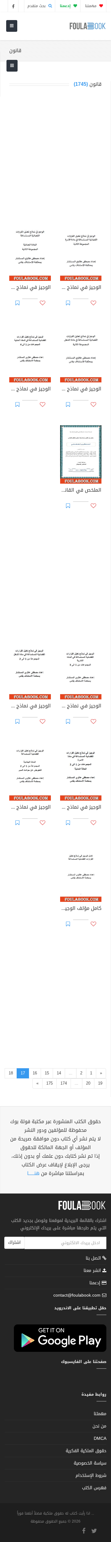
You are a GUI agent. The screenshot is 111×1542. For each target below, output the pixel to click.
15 (47, 1073)
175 (49, 1083)
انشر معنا (93, 1270)
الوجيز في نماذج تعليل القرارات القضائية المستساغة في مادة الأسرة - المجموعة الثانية (81, 288)
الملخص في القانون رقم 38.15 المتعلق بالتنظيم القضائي (81, 491)
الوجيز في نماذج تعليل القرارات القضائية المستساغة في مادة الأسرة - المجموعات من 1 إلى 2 (81, 808)
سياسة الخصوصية (90, 1463)
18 (11, 1073)
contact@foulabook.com (77, 1295)
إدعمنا (95, 1283)
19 (100, 1083)
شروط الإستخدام (91, 1475)
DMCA (100, 1438)
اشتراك (14, 1242)
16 (35, 1073)
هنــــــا (33, 1173)
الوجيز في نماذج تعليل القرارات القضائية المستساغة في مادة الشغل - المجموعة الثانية (81, 390)
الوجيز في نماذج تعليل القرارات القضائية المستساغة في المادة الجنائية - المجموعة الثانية (30, 288)
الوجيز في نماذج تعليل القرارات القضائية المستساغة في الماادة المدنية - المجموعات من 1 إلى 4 (30, 390)
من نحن (99, 1426)
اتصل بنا (94, 1258)
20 (88, 1083)
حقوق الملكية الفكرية (86, 1451)
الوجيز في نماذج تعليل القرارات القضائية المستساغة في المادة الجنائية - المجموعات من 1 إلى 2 (30, 808)
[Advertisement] (55, 156)
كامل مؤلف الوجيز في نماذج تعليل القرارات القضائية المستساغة (81, 909)
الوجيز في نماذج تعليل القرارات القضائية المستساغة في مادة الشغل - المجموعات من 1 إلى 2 (30, 706)
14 (59, 1073)
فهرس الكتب (94, 1488)
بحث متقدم (37, 5)
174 (63, 1083)
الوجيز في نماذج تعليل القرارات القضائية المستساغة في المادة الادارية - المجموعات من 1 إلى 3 (81, 706)
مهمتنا (91, 5)
